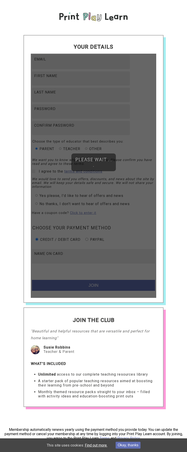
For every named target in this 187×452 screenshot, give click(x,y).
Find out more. (96, 445)
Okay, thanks (128, 445)
